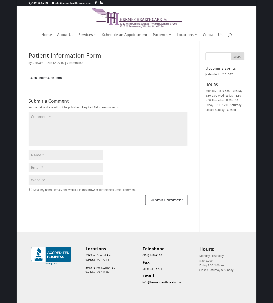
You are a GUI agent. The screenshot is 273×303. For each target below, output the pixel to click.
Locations (185, 35)
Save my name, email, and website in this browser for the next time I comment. (84, 190)
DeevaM (37, 63)
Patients (160, 35)
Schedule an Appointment (124, 35)
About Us (65, 35)
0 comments (75, 63)
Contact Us (212, 35)
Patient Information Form (45, 78)
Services (86, 35)
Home (46, 35)
